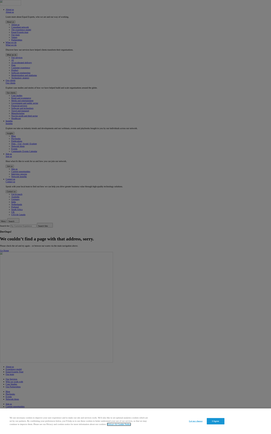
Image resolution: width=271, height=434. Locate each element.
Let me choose (196, 421)
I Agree (215, 421)
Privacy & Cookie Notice (119, 424)
